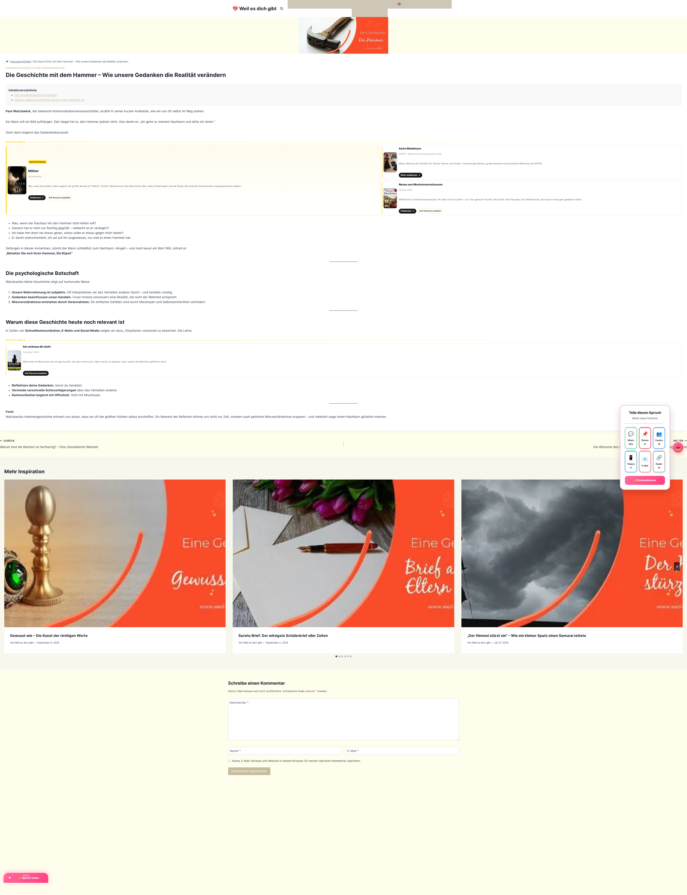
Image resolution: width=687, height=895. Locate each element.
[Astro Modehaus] (531, 162)
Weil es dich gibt (24, 642)
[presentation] (115, 553)
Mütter (33, 171)
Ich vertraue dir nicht (37, 346)
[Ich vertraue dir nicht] (343, 361)
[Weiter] (677, 566)
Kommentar (239, 702)
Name (235, 751)
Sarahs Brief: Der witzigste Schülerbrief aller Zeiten (283, 635)
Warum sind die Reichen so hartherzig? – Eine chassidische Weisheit (49, 444)
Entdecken (37, 197)
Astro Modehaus (410, 148)
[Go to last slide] (10, 566)
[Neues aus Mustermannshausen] (531, 198)
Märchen (360, 12)
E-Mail (353, 751)
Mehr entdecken (410, 175)
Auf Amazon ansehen (59, 197)
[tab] (336, 656)
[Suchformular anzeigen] (281, 8)
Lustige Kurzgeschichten (48, 68)
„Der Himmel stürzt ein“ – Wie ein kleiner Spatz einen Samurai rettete (526, 635)
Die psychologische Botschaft (36, 95)
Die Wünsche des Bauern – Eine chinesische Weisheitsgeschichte (640, 444)
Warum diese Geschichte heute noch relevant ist (49, 100)
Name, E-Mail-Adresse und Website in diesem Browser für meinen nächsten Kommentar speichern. (296, 761)
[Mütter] (193, 180)
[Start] (7, 61)
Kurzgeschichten (17, 68)
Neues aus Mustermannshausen (421, 184)
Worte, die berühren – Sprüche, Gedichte (318, 4)
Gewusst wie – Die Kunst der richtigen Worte (49, 635)
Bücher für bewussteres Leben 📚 (376, 4)
